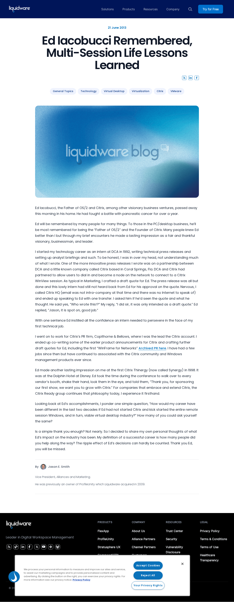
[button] (184, 78)
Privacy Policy (210, 531)
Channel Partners (144, 547)
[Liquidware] (19, 9)
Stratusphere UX (109, 547)
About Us (138, 531)
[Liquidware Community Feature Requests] (57, 546)
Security (171, 539)
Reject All (148, 575)
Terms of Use (209, 547)
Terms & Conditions (213, 539)
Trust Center (174, 531)
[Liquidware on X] (36, 546)
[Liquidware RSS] (8, 546)
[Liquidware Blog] (16, 546)
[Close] (182, 564)
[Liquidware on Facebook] (28, 546)
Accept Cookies (148, 565)
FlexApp (103, 531)
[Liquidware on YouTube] (43, 546)
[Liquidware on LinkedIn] (22, 546)
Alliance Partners (143, 539)
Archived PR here (152, 348)
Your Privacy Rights (148, 585)
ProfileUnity (106, 539)
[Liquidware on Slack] (50, 546)
